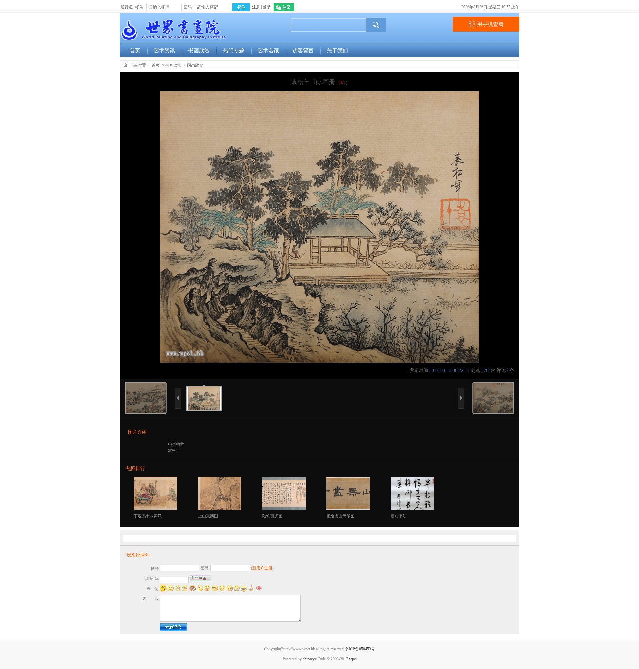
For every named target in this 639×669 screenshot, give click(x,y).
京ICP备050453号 (360, 649)
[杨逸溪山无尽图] (348, 508)
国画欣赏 (195, 65)
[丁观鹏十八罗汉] (156, 508)
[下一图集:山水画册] (493, 411)
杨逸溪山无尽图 (340, 516)
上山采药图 (208, 516)
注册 (256, 7)
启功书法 (399, 516)
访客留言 (303, 50)
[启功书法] (413, 508)
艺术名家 (268, 50)
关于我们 (337, 50)
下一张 (460, 418)
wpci (353, 659)
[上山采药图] (220, 508)
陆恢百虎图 (272, 516)
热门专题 (233, 50)
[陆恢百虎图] (284, 508)
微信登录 (283, 7)
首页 (135, 50)
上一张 (177, 418)
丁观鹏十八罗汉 (148, 516)
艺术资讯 (164, 50)
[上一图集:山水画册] (146, 411)
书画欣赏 (199, 50)
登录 (267, 7)
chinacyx (310, 659)
